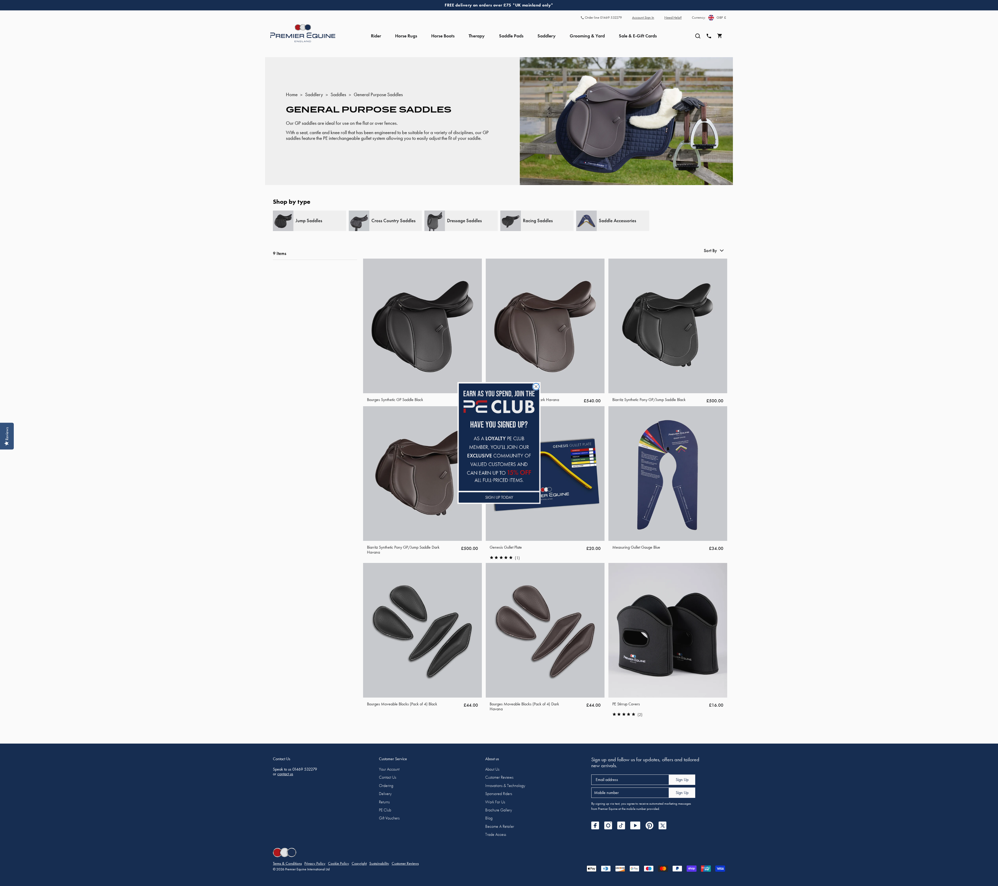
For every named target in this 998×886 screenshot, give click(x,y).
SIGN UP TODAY (499, 497)
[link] (499, 437)
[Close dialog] (536, 386)
